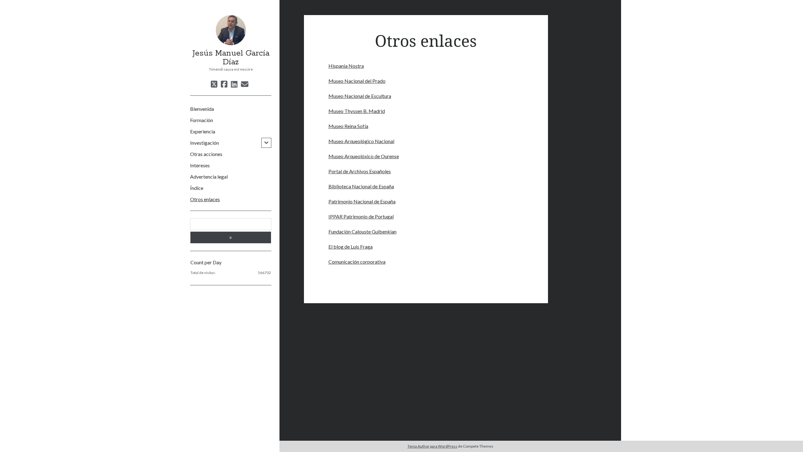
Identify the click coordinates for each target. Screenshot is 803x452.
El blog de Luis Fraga (350, 247)
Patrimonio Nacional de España (362, 201)
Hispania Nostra (346, 66)
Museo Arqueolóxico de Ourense (363, 156)
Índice (196, 188)
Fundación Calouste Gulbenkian (362, 231)
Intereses (200, 165)
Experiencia (202, 131)
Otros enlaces (205, 199)
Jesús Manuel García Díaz (230, 57)
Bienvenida (202, 109)
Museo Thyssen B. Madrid (356, 111)
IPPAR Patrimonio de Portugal (361, 216)
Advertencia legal (209, 177)
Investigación (204, 143)
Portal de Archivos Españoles (359, 171)
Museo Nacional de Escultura (359, 96)
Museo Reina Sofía (348, 126)
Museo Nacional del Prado (357, 81)
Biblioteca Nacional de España (361, 186)
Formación (201, 120)
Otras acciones (206, 154)
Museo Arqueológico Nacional (361, 141)
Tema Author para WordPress (432, 446)
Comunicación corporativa (357, 262)
